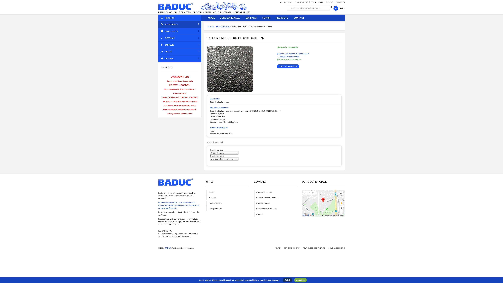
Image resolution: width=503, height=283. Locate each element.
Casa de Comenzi (302, 2)
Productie (282, 18)
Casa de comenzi (215, 203)
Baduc (168, 248)
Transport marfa (215, 209)
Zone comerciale (230, 18)
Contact (299, 18)
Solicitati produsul (288, 66)
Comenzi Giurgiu (263, 203)
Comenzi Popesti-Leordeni (267, 198)
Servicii (266, 18)
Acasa (211, 18)
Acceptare (300, 280)
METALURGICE (171, 24)
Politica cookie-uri (337, 248)
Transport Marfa (317, 2)
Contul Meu (341, 2)
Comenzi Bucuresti (264, 192)
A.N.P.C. (277, 248)
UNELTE (168, 52)
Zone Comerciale (286, 2)
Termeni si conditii (291, 248)
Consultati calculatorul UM (290, 59)
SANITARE (169, 45)
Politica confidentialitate (314, 248)
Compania (251, 18)
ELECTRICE (169, 38)
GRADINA (169, 58)
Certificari (329, 2)
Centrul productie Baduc (266, 209)
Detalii (287, 280)
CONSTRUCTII (171, 31)
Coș (341, 8)
